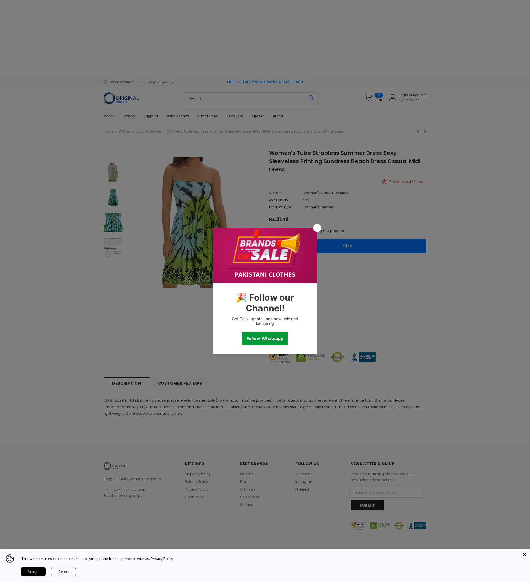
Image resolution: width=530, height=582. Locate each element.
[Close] (524, 554)
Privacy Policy (162, 558)
